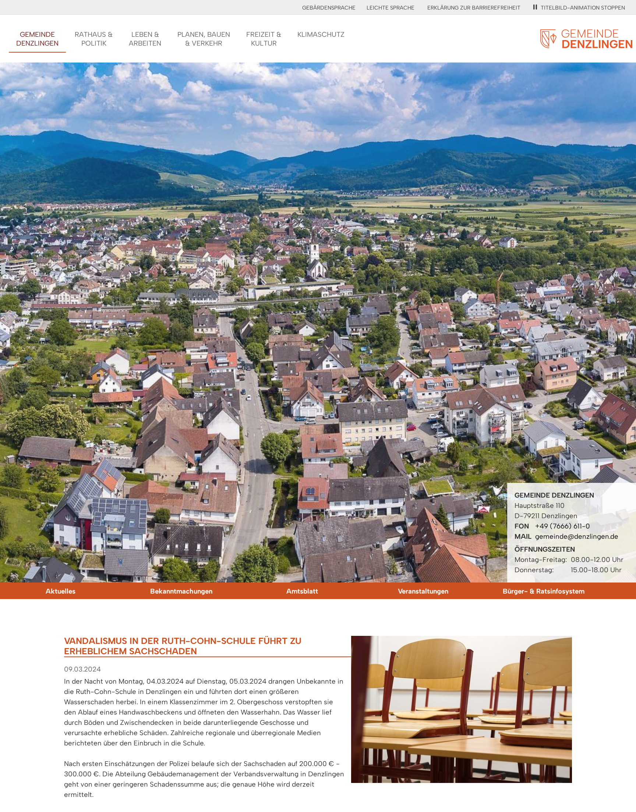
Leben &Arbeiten (145, 38)
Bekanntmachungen (181, 591)
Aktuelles (60, 591)
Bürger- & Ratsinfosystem (543, 591)
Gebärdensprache (329, 7)
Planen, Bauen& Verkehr (203, 38)
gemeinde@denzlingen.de (576, 536)
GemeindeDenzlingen (37, 38)
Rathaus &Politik (94, 38)
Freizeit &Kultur (263, 38)
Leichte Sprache (390, 7)
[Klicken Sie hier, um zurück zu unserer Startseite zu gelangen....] (586, 44)
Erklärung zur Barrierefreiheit (473, 7)
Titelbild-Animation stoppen (583, 7)
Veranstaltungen (423, 591)
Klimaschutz (320, 34)
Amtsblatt (302, 591)
